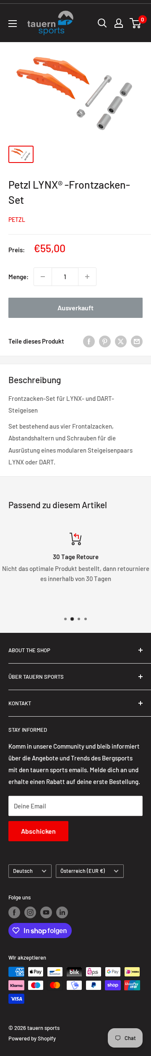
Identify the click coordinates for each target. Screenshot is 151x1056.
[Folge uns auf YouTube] (46, 912)
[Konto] (119, 23)
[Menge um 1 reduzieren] (43, 276)
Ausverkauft (75, 308)
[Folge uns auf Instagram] (30, 912)
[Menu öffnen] (12, 23)
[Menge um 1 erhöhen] (87, 276)
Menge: (18, 276)
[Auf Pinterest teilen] (105, 341)
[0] (135, 23)
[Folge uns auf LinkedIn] (62, 912)
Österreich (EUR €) (82, 870)
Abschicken (38, 831)
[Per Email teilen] (137, 341)
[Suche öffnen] (102, 23)
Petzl (16, 219)
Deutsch (23, 870)
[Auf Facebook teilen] (89, 341)
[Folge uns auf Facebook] (14, 912)
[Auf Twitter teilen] (121, 341)
